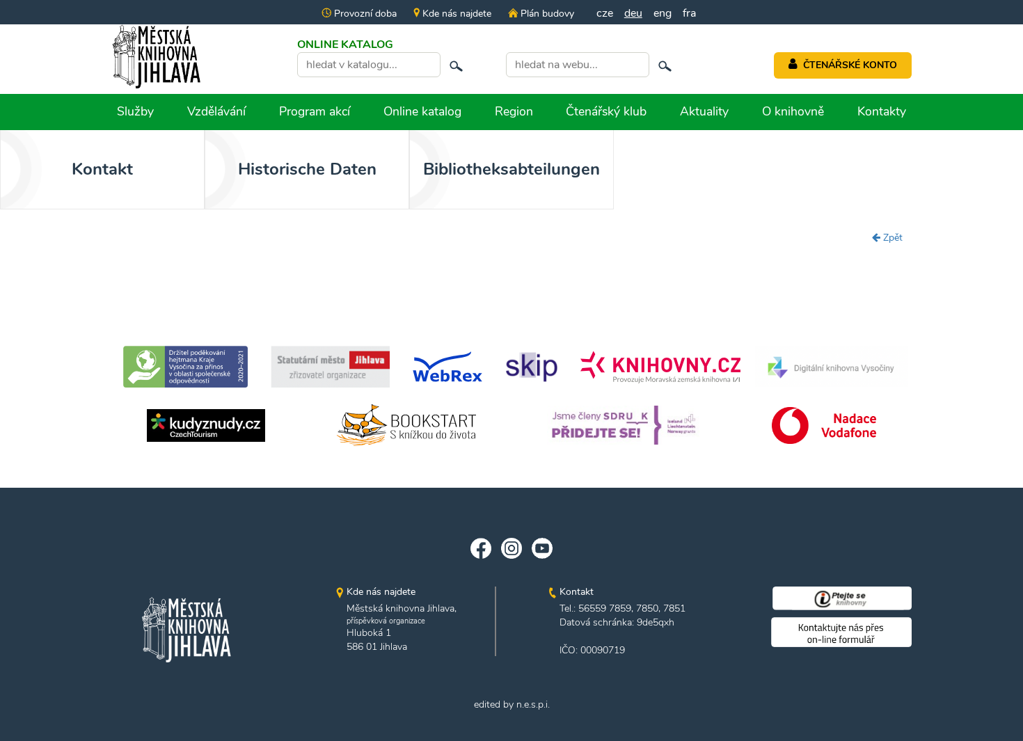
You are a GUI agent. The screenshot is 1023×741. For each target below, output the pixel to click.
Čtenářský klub (606, 111)
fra (689, 13)
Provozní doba (364, 13)
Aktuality (704, 111)
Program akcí (314, 111)
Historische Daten (307, 169)
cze (604, 13)
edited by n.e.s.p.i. (512, 704)
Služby (135, 111)
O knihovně (793, 111)
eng (662, 13)
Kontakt (102, 169)
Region (514, 111)
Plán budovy (545, 13)
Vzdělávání (216, 111)
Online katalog (422, 111)
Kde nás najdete (455, 13)
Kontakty (881, 111)
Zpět (891, 237)
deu (633, 13)
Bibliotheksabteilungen (511, 169)
